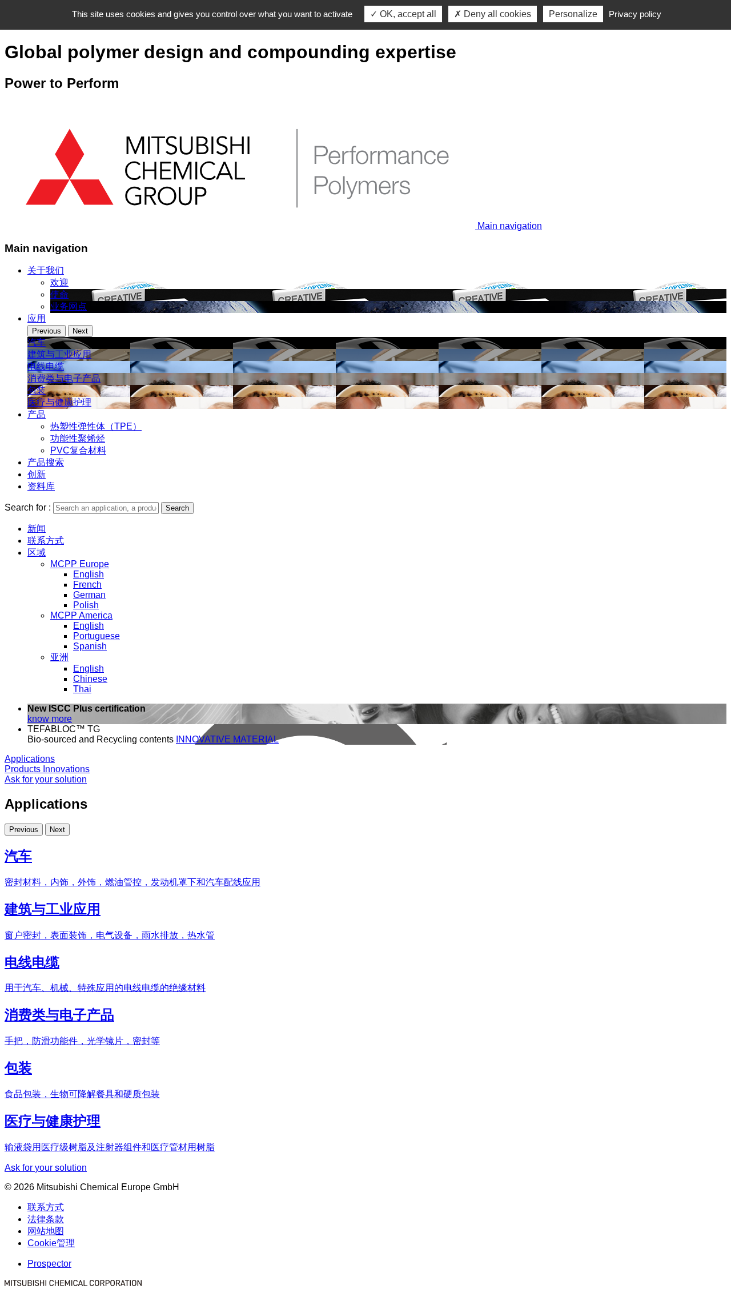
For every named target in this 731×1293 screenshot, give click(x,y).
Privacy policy (635, 14)
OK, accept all (406, 14)
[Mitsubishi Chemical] (73, 1283)
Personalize (573, 14)
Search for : (28, 507)
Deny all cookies (496, 14)
